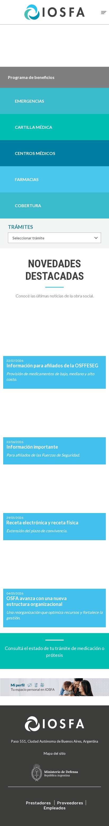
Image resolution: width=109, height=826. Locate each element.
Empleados (55, 807)
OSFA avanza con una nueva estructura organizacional (54, 584)
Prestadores (38, 802)
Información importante (54, 427)
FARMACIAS (27, 179)
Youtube (76, 747)
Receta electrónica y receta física (54, 503)
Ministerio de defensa (54, 772)
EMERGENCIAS (29, 100)
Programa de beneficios (54, 77)
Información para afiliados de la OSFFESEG (54, 348)
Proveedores (70, 802)
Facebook (47, 747)
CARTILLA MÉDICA (33, 127)
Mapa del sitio (55, 753)
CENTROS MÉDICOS (35, 153)
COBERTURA (28, 205)
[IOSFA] (54, 12)
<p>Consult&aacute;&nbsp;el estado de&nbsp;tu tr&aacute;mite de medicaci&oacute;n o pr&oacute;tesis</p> (54, 649)
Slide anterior (4, 56)
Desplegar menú (103, 12)
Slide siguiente (105, 56)
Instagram (33, 747)
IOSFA (54, 723)
